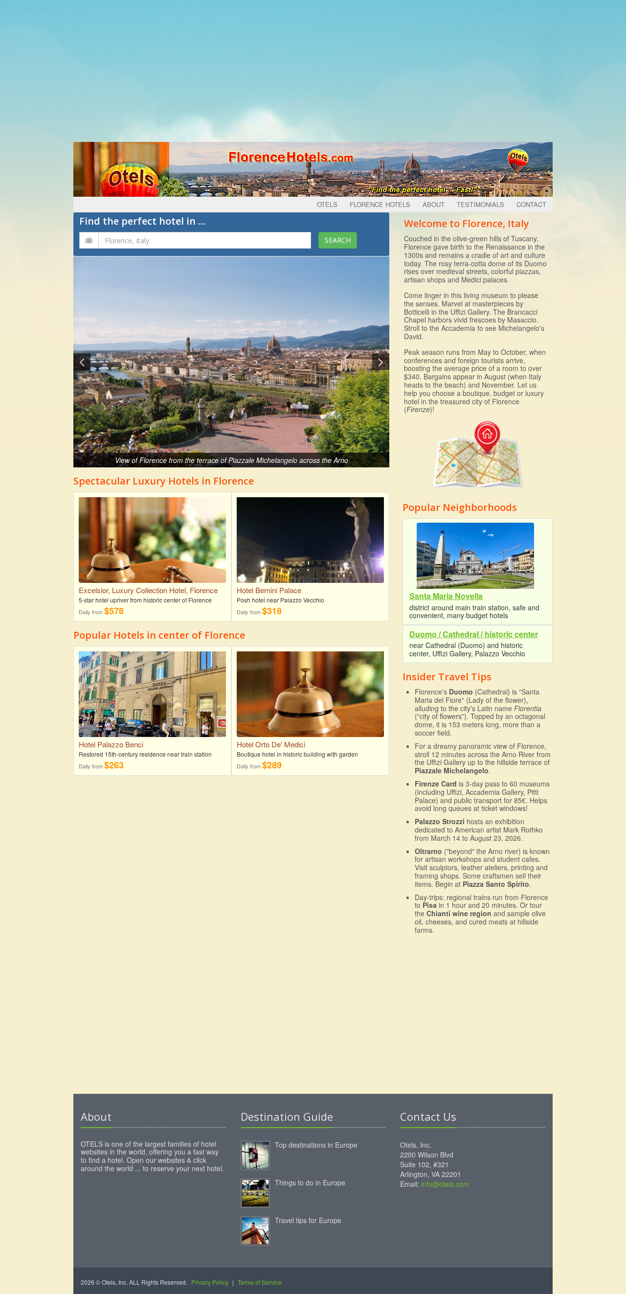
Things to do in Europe (310, 1182)
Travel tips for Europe (308, 1220)
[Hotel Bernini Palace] (310, 545)
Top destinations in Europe (316, 1145)
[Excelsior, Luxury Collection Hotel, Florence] (152, 539)
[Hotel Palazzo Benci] (152, 696)
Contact (531, 204)
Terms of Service (260, 1282)
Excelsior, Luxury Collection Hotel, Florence (148, 590)
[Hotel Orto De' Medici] (310, 699)
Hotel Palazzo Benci (111, 744)
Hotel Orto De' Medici (271, 744)
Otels (327, 204)
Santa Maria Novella (446, 595)
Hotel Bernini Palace (269, 590)
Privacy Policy (209, 1282)
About (434, 204)
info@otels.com (445, 1184)
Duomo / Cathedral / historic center (473, 634)
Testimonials (480, 204)
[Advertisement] (313, 68)
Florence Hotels (380, 204)
